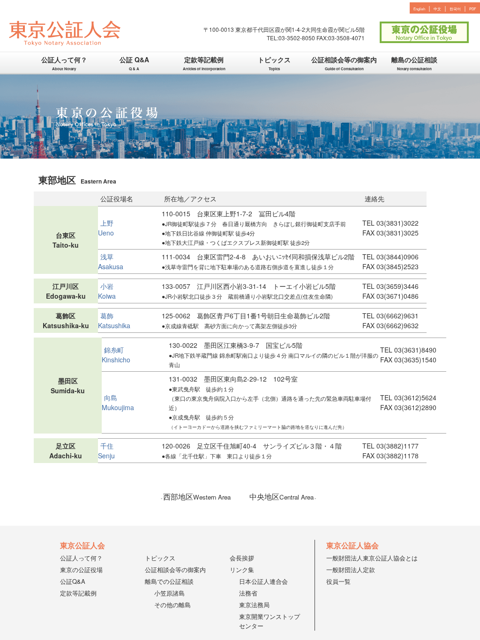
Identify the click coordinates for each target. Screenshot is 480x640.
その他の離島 (172, 604)
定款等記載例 (204, 63)
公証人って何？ (64, 63)
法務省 (248, 593)
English (419, 8)
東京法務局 (254, 604)
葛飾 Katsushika (114, 320)
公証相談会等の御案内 (344, 63)
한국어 (455, 8)
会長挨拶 (242, 557)
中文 (437, 8)
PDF (472, 8)
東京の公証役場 (81, 569)
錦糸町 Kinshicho (116, 354)
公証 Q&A (134, 63)
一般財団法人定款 (350, 569)
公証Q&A (72, 581)
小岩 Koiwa (109, 291)
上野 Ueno (109, 227)
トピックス (274, 63)
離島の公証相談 (414, 63)
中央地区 (281, 496)
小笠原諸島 (169, 593)
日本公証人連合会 (263, 581)
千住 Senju (109, 450)
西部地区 (197, 496)
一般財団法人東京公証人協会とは (372, 557)
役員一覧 (338, 581)
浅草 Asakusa (110, 261)
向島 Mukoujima (118, 402)
